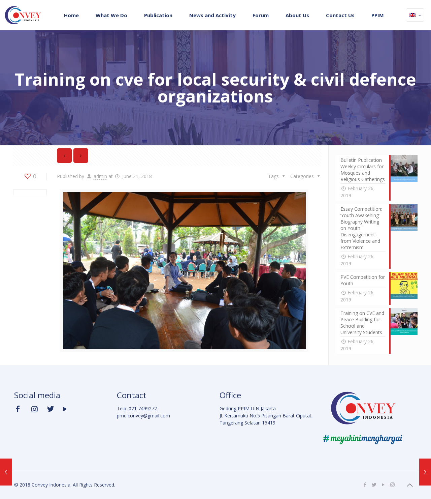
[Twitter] (374, 484)
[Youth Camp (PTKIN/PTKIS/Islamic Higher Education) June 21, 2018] (425, 472)
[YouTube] (383, 484)
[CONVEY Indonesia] (22, 15)
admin (100, 176)
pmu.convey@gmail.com (143, 415)
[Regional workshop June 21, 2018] (6, 472)
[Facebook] (365, 484)
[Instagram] (392, 484)
